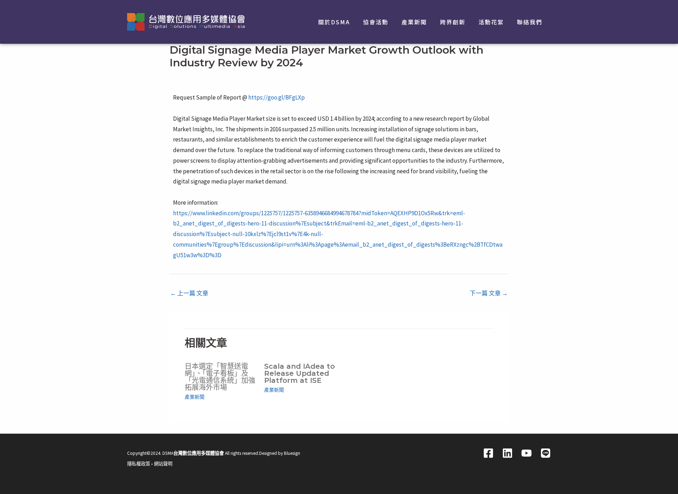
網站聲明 (163, 464)
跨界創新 (452, 22)
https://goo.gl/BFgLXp (276, 97)
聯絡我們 (529, 22)
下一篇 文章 (489, 293)
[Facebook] (488, 453)
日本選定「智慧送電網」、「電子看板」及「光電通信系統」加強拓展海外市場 (220, 377)
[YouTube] (526, 453)
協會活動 (375, 22)
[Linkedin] (507, 453)
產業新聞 (414, 22)
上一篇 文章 (189, 293)
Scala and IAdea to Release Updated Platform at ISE (299, 373)
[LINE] (545, 453)
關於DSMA (334, 22)
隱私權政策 (138, 464)
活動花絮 (491, 22)
